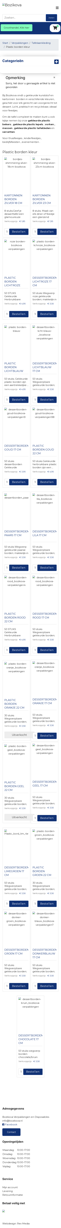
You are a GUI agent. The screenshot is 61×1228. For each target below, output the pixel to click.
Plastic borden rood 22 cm (15, 617)
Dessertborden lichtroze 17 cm (45, 281)
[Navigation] (57, 8)
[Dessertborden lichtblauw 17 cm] (45, 341)
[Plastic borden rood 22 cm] (16, 591)
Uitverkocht (19, 734)
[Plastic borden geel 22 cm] (16, 760)
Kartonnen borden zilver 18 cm (13, 199)
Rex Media (23, 1223)
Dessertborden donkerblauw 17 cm (45, 953)
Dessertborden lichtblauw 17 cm (45, 367)
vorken (49, 124)
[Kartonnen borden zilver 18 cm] (16, 173)
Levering (7, 1191)
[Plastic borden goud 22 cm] (45, 423)
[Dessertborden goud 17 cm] (16, 423)
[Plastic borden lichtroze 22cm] (16, 255)
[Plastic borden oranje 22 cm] (16, 677)
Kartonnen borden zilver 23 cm (42, 199)
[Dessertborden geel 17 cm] (45, 759)
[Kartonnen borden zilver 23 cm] (45, 173)
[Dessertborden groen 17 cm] (16, 927)
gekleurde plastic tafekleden (32, 128)
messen (7, 128)
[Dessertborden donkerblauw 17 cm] (45, 927)
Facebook (10, 1124)
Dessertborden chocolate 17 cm (30, 1039)
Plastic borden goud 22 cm (43, 449)
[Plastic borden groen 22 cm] (45, 845)
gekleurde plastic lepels (28, 124)
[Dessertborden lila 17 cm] (45, 509)
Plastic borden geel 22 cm (14, 786)
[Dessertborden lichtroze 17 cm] (45, 255)
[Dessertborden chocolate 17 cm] (30, 1013)
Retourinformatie (12, 1194)
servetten (8, 131)
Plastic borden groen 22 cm (42, 871)
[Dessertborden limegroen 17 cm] (16, 845)
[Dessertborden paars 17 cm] (16, 509)
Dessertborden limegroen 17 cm (16, 871)
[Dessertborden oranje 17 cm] (45, 677)
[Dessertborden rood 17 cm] (45, 591)
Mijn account (10, 1187)
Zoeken (51, 18)
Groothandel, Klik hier (16, 27)
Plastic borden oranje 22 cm (14, 703)
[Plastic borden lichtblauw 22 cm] (16, 341)
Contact (11, 1132)
